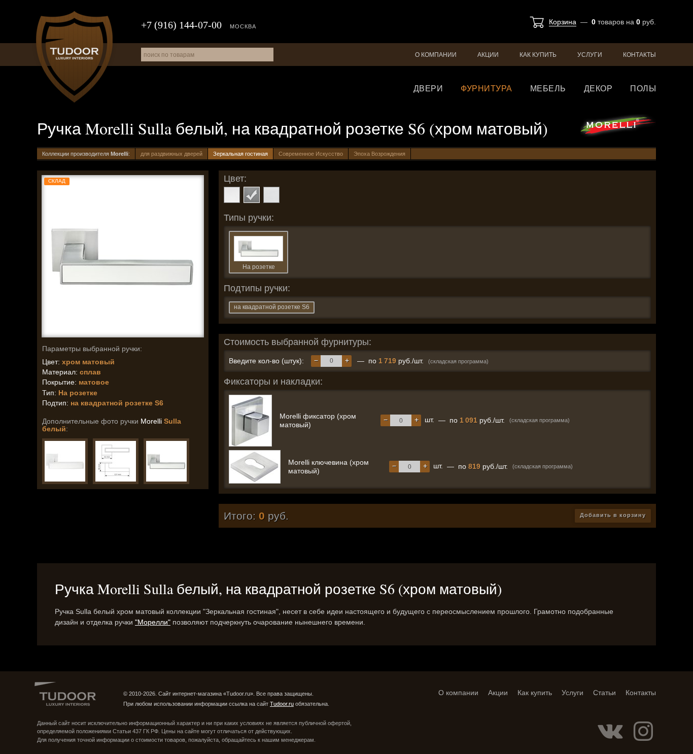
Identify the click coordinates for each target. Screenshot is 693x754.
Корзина (562, 22)
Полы (643, 88)
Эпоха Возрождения (379, 154)
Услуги (589, 54)
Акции (488, 54)
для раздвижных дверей (171, 154)
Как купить (538, 54)
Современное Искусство (311, 154)
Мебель (548, 88)
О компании (436, 54)
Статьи (604, 693)
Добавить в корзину (613, 515)
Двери (428, 88)
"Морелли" (152, 622)
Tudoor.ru (74, 57)
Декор (598, 88)
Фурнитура (486, 88)
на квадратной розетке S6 (271, 307)
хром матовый (252, 195)
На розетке (258, 266)
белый (232, 195)
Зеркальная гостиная (240, 154)
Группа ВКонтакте (610, 731)
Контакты (639, 54)
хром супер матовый (271, 195)
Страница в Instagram (643, 731)
